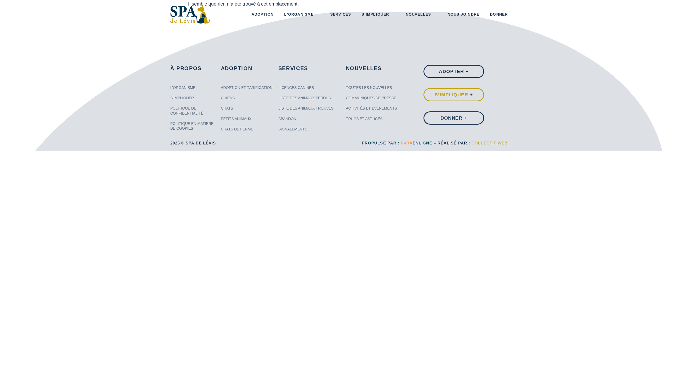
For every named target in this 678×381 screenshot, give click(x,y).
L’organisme (299, 14)
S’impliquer (375, 14)
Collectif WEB (489, 143)
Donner (499, 14)
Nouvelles (418, 14)
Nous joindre (463, 14)
